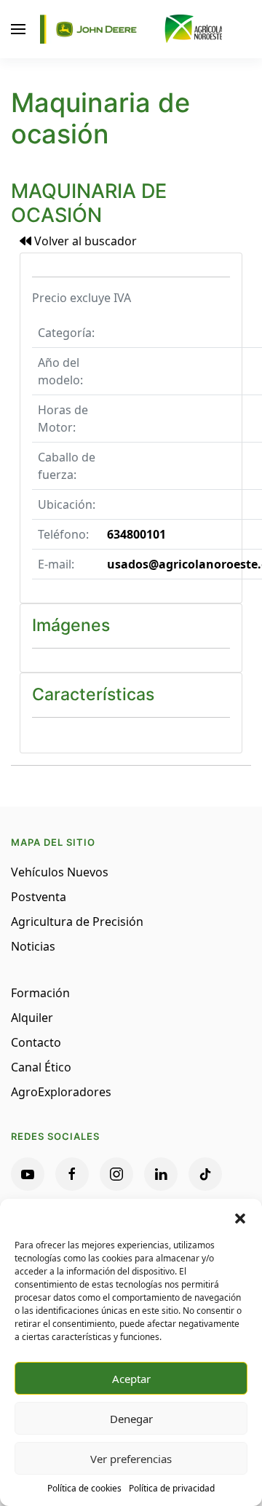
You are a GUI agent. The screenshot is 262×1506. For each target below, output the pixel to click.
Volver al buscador (84, 241)
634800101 (136, 534)
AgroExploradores (61, 1092)
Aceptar (131, 1378)
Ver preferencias (131, 1458)
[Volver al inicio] (131, 29)
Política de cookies (84, 1488)
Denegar (131, 1418)
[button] (240, 1217)
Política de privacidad (172, 1488)
